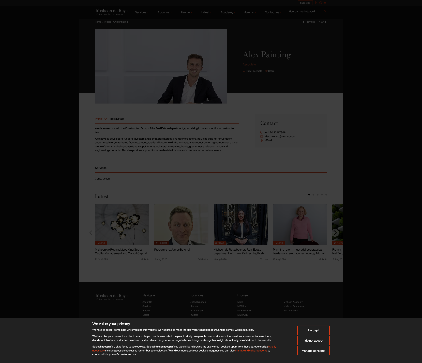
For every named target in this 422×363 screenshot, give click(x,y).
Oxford (194, 314)
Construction (102, 179)
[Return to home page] (111, 12)
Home (98, 21)
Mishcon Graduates (294, 306)
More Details (117, 119)
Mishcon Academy (293, 301)
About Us (147, 301)
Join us (249, 12)
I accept (313, 330)
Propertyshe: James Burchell (172, 249)
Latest (205, 12)
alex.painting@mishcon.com (281, 136)
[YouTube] (325, 3)
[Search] (325, 12)
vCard (268, 140)
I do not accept (313, 340)
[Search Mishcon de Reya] (308, 12)
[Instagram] (321, 3)
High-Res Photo (254, 71)
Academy (226, 12)
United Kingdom (198, 301)
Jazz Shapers (291, 310)
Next (321, 21)
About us (163, 12)
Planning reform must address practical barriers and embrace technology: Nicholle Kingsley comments (300, 253)
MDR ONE (242, 314)
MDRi (240, 301)
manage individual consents (251, 350)
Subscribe (305, 2)
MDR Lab (242, 306)
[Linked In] (316, 3)
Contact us (272, 12)
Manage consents (313, 350)
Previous (310, 21)
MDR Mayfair (244, 310)
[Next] (335, 233)
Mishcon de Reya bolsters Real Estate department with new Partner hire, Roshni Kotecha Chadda (240, 253)
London (195, 306)
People (185, 12)
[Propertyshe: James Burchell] (181, 224)
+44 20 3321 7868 (275, 132)
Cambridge (197, 310)
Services (140, 12)
